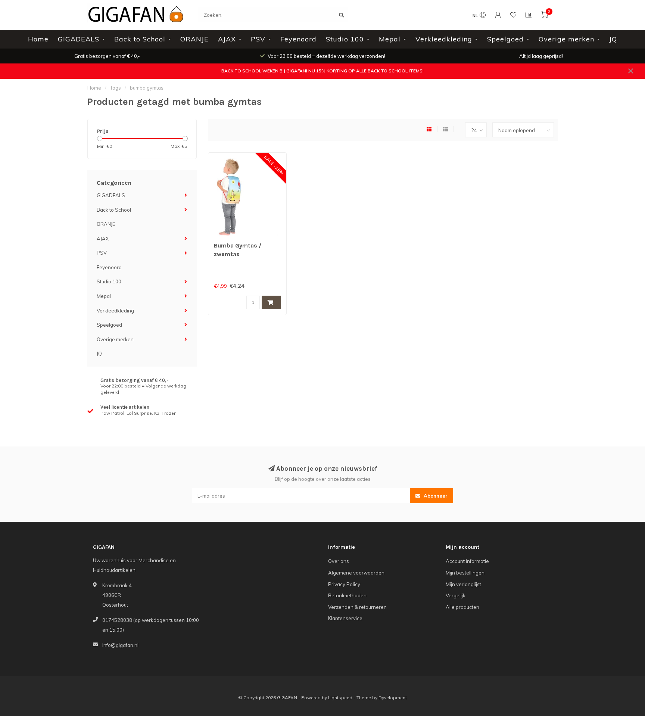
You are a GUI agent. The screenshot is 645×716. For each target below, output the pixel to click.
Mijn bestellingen (465, 573)
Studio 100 (345, 39)
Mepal (390, 39)
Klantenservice (345, 618)
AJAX (227, 39)
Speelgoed (505, 39)
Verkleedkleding (443, 39)
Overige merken (566, 39)
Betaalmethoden (347, 595)
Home (38, 39)
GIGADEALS (78, 39)
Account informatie (467, 561)
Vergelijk (455, 595)
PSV (258, 39)
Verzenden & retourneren (357, 607)
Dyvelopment (392, 697)
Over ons (338, 561)
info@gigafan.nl (120, 645)
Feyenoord (298, 39)
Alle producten (462, 607)
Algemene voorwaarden (356, 573)
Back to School (139, 39)
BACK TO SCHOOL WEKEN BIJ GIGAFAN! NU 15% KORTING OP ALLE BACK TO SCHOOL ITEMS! (322, 71)
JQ (613, 39)
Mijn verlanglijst (463, 584)
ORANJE (194, 39)
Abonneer (435, 496)
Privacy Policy (344, 584)
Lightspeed (340, 697)
